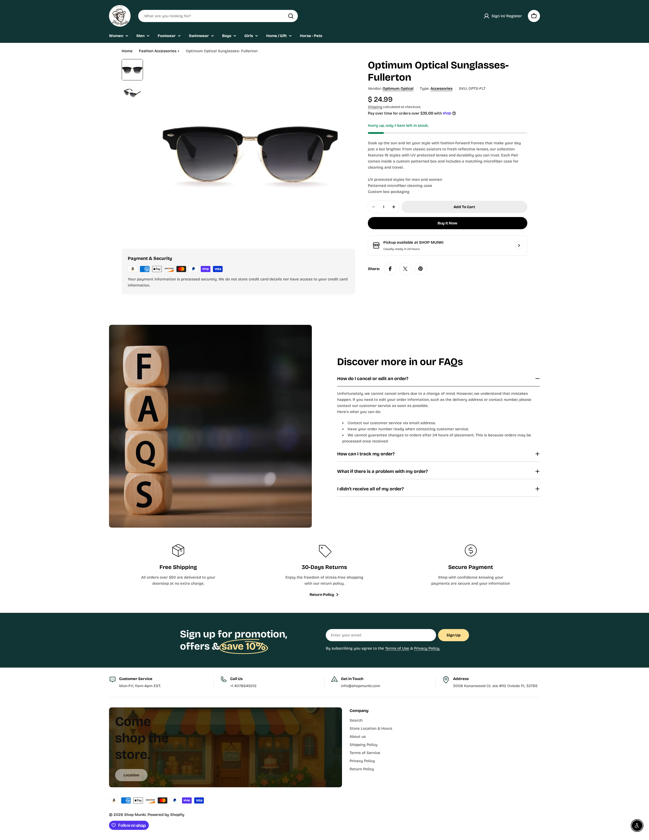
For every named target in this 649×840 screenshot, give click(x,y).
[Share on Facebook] (390, 269)
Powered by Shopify (166, 814)
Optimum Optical (398, 88)
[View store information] (519, 245)
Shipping (375, 107)
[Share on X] (405, 269)
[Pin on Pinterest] (420, 269)
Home (127, 51)
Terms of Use (397, 648)
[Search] (291, 16)
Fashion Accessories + (159, 51)
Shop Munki (135, 814)
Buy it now (447, 223)
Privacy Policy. (427, 648)
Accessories (441, 88)
